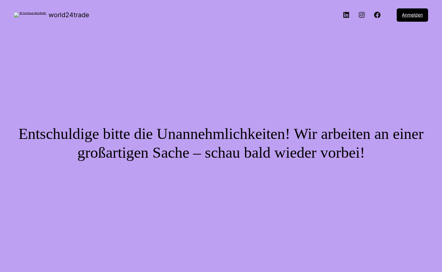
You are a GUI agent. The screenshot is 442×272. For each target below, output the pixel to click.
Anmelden (412, 14)
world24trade (69, 15)
